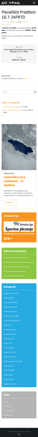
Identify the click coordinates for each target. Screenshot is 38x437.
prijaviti (25, 78)
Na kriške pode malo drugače (24, 262)
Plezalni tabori (8, 330)
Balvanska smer (9, 307)
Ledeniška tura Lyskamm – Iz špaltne (14, 181)
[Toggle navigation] (34, 3)
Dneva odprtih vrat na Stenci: (12, 110)
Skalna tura (7, 352)
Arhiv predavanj (9, 302)
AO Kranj (10, 2)
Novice (6, 325)
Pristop (6, 343)
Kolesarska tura (9, 311)
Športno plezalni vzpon (11, 361)
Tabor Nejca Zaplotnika (10, 107)
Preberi (10, 203)
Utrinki (6, 375)
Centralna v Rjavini (20, 271)
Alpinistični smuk (9, 293)
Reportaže (7, 348)
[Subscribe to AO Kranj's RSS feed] (19, 434)
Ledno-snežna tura (10, 321)
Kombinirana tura (9, 316)
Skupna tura (8, 357)
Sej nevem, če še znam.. (21, 258)
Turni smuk (7, 370)
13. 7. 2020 (5, 22)
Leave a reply (6, 24)
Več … (4, 115)
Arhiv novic (25, 22)
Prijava (6, 401)
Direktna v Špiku (18, 276)
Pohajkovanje (8, 334)
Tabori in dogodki (11, 102)
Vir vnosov (7, 406)
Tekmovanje (7, 366)
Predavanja (7, 339)
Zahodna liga (11, 215)
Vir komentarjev (9, 411)
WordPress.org (8, 415)
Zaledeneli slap (8, 384)
